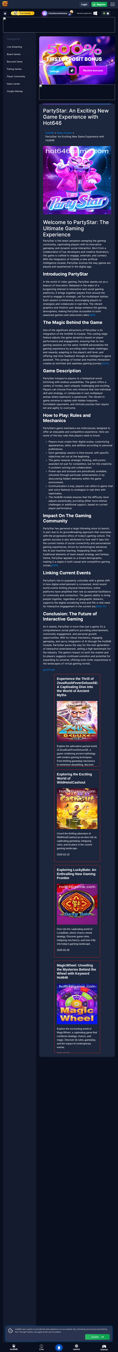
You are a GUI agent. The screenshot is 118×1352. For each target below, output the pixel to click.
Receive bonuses (93, 70)
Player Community (16, 76)
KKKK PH (101, 606)
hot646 (49, 132)
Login (84, 4)
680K (92, 315)
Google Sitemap (15, 91)
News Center (13, 83)
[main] (59, 1348)
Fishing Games (14, 69)
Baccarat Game (14, 61)
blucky (105, 363)
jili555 (54, 565)
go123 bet (49, 669)
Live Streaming (14, 46)
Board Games (13, 54)
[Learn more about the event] (59, 24)
